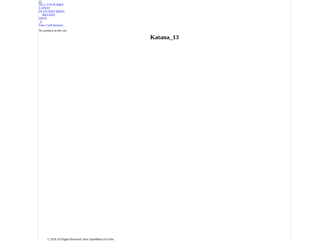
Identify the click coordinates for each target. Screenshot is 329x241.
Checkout (57, 25)
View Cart (45, 25)
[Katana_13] (164, 138)
